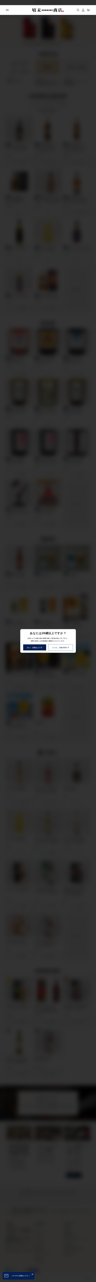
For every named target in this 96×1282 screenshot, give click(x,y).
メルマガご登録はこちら (20, 1276)
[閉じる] (32, 1274)
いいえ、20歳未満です (60, 647)
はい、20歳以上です (34, 647)
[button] (7, 10)
